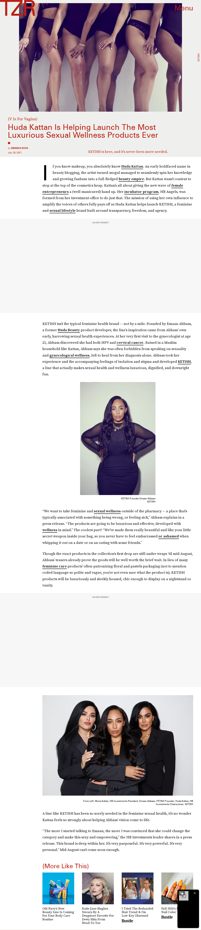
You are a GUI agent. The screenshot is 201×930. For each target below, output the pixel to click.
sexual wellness (107, 511)
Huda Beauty (69, 329)
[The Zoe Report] (17, 8)
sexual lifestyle (62, 210)
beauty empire (131, 178)
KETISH (184, 361)
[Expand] (182, 893)
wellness (49, 529)
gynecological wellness (69, 355)
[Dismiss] (195, 893)
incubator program (141, 191)
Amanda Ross (19, 148)
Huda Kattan (132, 166)
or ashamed (168, 536)
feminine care (54, 566)
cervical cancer (130, 342)
